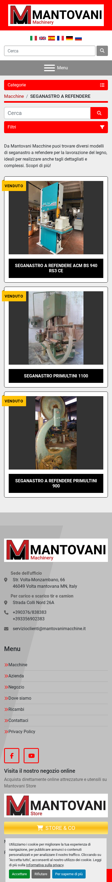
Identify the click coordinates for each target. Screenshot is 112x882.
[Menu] (49, 68)
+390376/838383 (29, 612)
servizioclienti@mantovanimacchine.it (49, 628)
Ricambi (16, 709)
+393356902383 (29, 618)
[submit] (102, 51)
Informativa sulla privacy (44, 865)
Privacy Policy (21, 731)
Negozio (16, 687)
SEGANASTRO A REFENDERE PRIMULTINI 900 (56, 483)
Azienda (16, 675)
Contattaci (18, 720)
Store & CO (60, 828)
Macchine (17, 664)
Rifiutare (41, 874)
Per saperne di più (69, 874)
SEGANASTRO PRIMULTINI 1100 (56, 376)
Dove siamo (19, 698)
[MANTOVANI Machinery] (56, 549)
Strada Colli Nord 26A (33, 602)
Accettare (19, 874)
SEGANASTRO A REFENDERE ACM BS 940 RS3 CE (56, 268)
